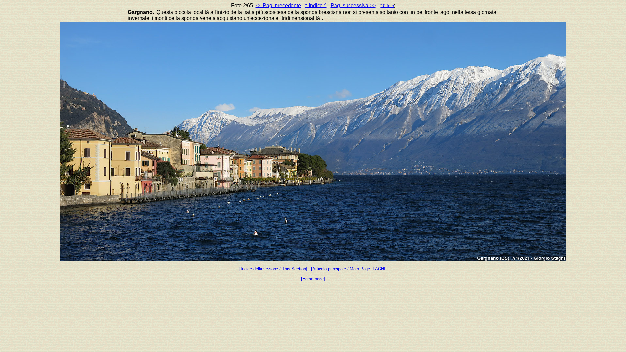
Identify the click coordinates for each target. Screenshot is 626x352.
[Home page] (313, 278)
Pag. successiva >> (353, 5)
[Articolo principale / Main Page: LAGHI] (349, 268)
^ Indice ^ (316, 5)
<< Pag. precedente (278, 5)
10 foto (387, 5)
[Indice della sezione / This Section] (273, 268)
